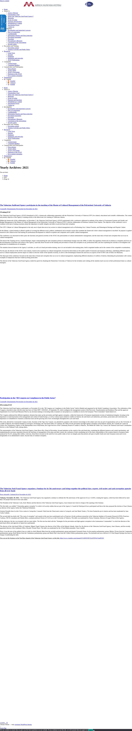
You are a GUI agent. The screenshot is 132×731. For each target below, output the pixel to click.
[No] (94, 730)
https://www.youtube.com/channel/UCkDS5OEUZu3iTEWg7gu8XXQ (52, 538)
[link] (61, 4)
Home (6, 175)
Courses (2, 209)
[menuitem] (68, 9)
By (14, 209)
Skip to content (4, 1)
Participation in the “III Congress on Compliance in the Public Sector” (28, 398)
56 (7, 723)
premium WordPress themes (23, 724)
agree (90, 730)
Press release (4, 494)
